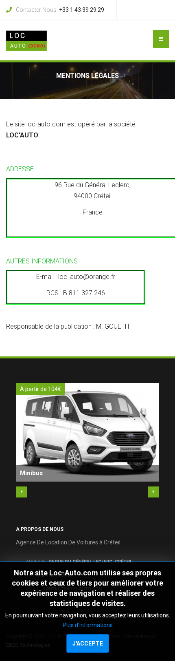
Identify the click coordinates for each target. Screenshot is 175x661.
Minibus (31, 473)
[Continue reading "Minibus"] (87, 432)
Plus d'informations (88, 625)
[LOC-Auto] (26, 41)
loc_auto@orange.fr (86, 277)
